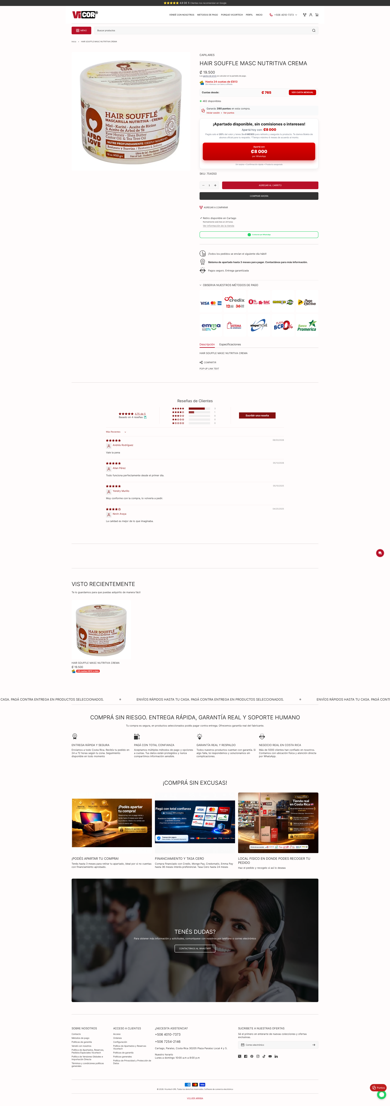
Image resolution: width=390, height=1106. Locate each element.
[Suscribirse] (314, 1045)
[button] (259, 285)
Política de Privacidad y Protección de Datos (132, 1062)
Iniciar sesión (213, 112)
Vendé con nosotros (81, 1046)
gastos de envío (209, 76)
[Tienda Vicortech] (85, 15)
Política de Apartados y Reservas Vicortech (129, 1047)
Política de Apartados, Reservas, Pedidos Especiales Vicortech (88, 1051)
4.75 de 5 (140, 413)
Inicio (74, 41)
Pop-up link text (209, 368)
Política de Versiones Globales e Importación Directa (87, 1058)
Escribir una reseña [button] (257, 415)
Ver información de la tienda (218, 225)
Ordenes (117, 1038)
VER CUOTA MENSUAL (302, 92)
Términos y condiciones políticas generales (88, 1064)
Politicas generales (122, 1056)
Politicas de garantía (82, 1042)
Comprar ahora (259, 196)
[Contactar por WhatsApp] (381, 1094)
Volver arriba (195, 1098)
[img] (113, 440)
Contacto (76, 1034)
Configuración (120, 1042)
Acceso (117, 1034)
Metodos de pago (80, 1038)
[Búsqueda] (314, 30)
